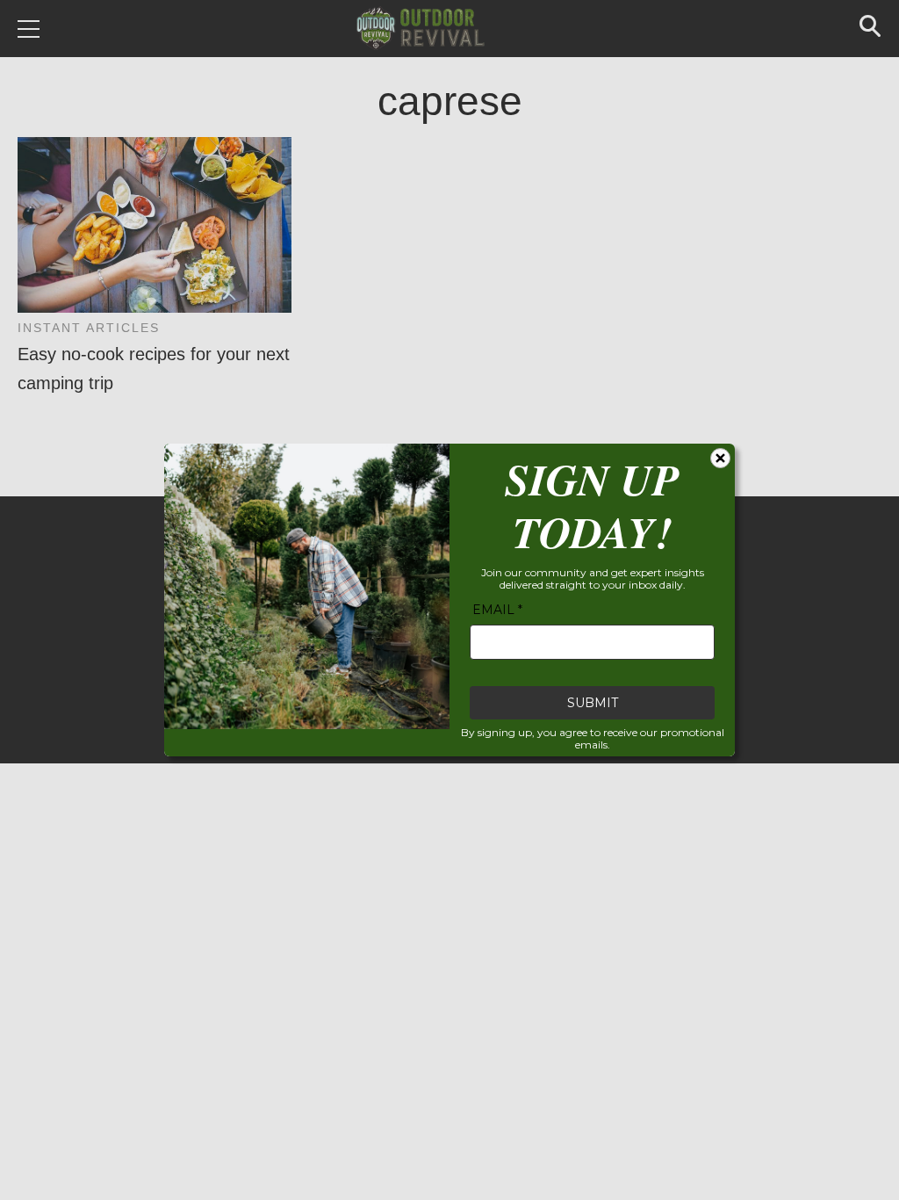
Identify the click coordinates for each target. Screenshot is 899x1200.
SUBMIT (592, 703)
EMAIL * (497, 610)
